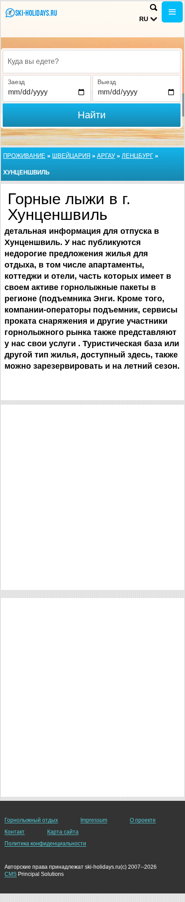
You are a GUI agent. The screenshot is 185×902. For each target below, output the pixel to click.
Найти (92, 115)
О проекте (143, 820)
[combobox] (91, 61)
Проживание (24, 155)
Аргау (106, 155)
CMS (10, 874)
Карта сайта (63, 832)
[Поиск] (153, 7)
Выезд (106, 81)
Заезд (16, 81)
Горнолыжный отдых (31, 820)
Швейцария (71, 155)
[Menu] (172, 11)
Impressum (93, 820)
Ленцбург (137, 155)
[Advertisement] (92, 497)
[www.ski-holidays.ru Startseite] (33, 13)
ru (143, 18)
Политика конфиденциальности (45, 843)
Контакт (14, 832)
